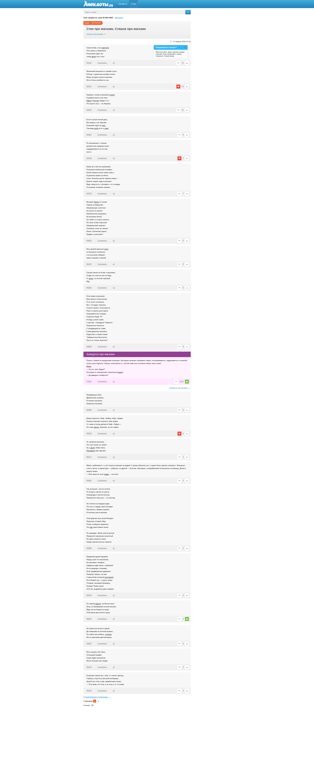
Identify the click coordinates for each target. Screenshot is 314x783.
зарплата (105, 48)
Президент (90, 451)
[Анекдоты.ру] (98, 4)
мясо (106, 249)
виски (91, 278)
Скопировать (102, 63)
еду (91, 527)
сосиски (108, 634)
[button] (114, 63)
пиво (106, 128)
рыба (96, 128)
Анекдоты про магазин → (180, 388)
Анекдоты (122, 4)
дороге (98, 604)
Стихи (133, 4)
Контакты (119, 18)
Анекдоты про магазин (95, 34)
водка (106, 474)
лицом (119, 372)
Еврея (88, 101)
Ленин (96, 202)
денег (94, 56)
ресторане (109, 577)
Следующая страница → (97, 697)
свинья (96, 427)
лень (103, 125)
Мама (88, 366)
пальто (112, 95)
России (96, 101)
